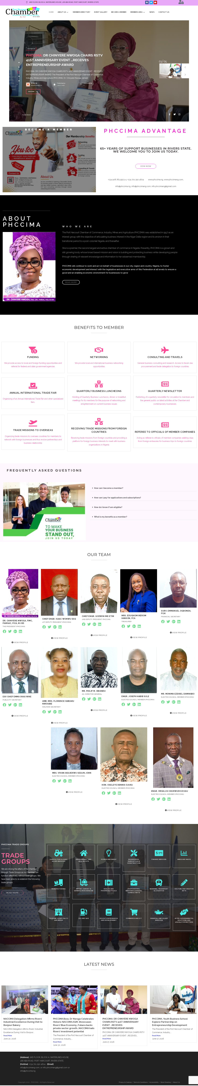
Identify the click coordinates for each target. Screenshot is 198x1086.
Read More (8, 1036)
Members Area (136, 12)
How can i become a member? (108, 488)
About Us (62, 12)
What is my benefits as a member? (110, 517)
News (152, 12)
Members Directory (81, 12)
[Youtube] (155, 2)
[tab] (19, 62)
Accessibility (154, 1082)
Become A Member (118, 12)
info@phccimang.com (36, 83)
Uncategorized (31, 51)
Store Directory (165, 1082)
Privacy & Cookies (125, 1082)
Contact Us (163, 12)
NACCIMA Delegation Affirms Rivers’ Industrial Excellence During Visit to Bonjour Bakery (23, 1021)
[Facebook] (147, 2)
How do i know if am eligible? (108, 507)
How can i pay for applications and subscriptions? (117, 498)
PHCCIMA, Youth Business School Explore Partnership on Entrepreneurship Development (170, 1021)
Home (51, 12)
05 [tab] (160, 61)
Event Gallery (100, 12)
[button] (185, 67)
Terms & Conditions (140, 1082)
